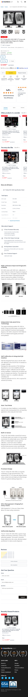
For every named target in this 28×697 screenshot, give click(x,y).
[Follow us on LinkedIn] (13, 678)
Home (2, 6)
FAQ (16, 672)
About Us (3, 663)
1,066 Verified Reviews (8, 95)
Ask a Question (14, 565)
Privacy (16, 670)
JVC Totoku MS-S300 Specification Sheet (13, 190)
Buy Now (11, 72)
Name (2, 573)
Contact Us (3, 665)
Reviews (22, 107)
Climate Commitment (6, 672)
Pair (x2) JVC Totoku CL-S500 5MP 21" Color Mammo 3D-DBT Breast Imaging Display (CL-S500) (10, 132)
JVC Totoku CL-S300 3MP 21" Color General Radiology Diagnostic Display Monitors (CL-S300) (10, 168)
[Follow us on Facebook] (2, 678)
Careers (3, 670)
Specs (14, 107)
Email (2, 579)
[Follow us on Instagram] (9, 678)
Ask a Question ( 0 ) (19, 47)
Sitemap (16, 663)
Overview (6, 107)
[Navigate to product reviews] (4, 47)
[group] (25, 2)
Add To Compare (6, 45)
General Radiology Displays (7, 6)
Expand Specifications (15, 220)
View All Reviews (8, 97)
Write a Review (11, 47)
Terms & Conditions (19, 667)
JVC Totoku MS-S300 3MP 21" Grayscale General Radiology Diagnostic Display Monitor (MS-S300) (11, 630)
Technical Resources (6, 667)
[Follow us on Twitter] (6, 678)
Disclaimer (17, 665)
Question (3, 585)
